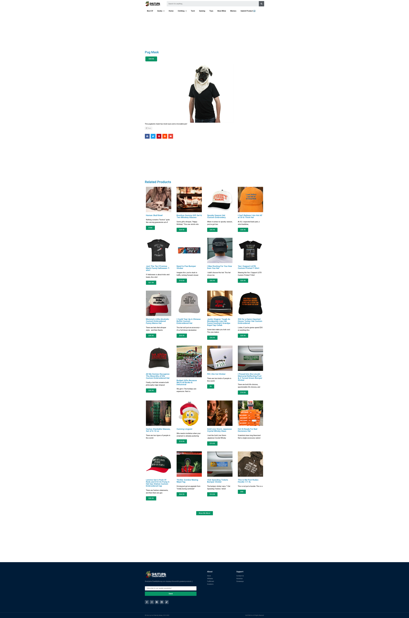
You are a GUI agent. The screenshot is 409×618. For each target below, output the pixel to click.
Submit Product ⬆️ (248, 11)
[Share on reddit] (164, 136)
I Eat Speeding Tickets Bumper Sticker (217, 481)
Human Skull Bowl (154, 215)
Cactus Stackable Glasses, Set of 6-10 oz (158, 430)
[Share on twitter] (153, 136)
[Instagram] (152, 602)
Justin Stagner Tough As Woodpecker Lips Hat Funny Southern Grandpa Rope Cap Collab (218, 322)
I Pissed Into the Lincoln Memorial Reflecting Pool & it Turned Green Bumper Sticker (250, 377)
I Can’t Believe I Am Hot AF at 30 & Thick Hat (250, 216)
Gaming (202, 11)
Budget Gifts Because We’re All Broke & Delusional (187, 382)
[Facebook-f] (147, 602)
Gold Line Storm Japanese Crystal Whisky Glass (219, 430)
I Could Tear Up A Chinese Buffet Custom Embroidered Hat (189, 321)
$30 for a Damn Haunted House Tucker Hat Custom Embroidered (250, 321)
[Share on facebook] (147, 136)
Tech (193, 11)
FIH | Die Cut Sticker (216, 374)
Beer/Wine (221, 11)
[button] (151, 59)
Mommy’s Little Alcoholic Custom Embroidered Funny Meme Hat (157, 321)
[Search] (261, 3)
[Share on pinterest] (159, 136)
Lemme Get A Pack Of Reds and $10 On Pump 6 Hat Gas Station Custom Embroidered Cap (157, 483)
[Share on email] (170, 136)
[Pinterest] (157, 602)
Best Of (150, 11)
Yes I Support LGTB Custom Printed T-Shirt (248, 267)
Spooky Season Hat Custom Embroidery (216, 216)
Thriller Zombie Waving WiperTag (187, 481)
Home (171, 11)
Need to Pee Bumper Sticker (186, 267)
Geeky (159, 11)
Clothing (181, 11)
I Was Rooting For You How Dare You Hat (219, 267)
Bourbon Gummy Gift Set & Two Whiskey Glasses (189, 216)
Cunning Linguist (184, 429)
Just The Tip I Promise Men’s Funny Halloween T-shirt (158, 268)
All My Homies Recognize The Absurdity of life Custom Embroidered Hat (157, 376)
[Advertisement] (204, 30)
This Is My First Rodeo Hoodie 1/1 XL (248, 481)
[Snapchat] (162, 602)
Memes (233, 11)
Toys (211, 11)
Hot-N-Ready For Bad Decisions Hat (247, 430)
